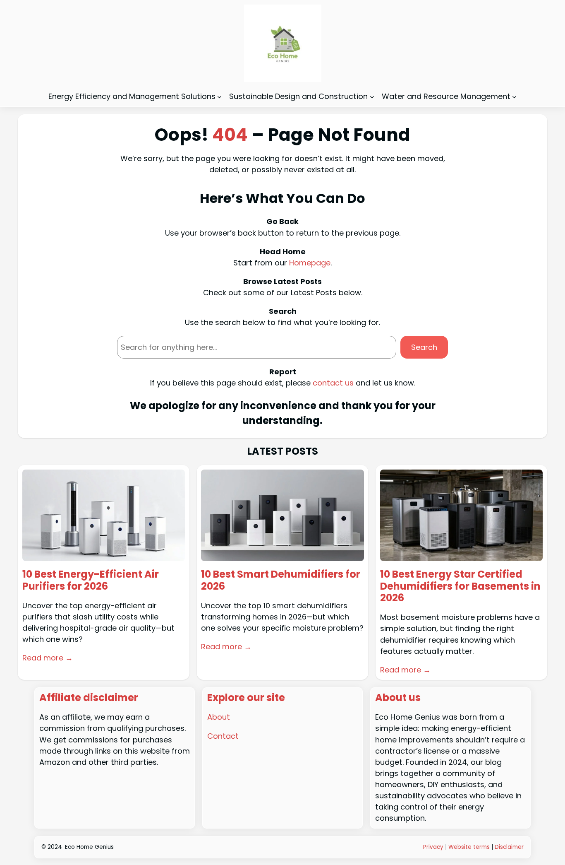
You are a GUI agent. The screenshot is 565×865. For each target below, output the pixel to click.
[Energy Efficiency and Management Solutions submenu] (219, 96)
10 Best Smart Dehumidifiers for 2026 (280, 581)
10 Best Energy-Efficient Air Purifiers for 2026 (90, 581)
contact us (333, 383)
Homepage (309, 263)
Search (424, 347)
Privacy (433, 847)
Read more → (47, 658)
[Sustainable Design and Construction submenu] (372, 96)
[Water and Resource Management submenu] (514, 96)
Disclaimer (509, 847)
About (218, 717)
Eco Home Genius (89, 847)
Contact (223, 736)
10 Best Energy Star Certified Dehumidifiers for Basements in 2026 (460, 586)
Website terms (469, 847)
